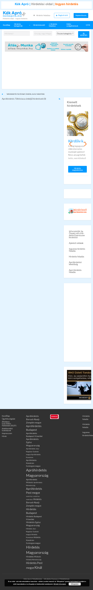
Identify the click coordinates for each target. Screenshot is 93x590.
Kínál (38, 567)
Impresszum (7, 433)
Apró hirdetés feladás (75, 271)
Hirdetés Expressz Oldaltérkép (57, 579)
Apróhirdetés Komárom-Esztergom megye (33, 463)
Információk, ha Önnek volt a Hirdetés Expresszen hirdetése (77, 234)
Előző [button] (70, 143)
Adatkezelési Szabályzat (7, 429)
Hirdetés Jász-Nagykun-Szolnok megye (32, 531)
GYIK (88, 25)
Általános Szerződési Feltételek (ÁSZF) (9, 424)
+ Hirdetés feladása (53, 25)
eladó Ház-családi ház (33, 496)
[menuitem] (41, 15)
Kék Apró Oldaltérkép (33, 579)
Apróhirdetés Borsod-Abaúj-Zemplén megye (33, 419)
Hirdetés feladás (76, 256)
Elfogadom (74, 584)
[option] (77, 143)
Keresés (83, 35)
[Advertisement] (46, 71)
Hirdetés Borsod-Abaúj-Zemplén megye (34, 502)
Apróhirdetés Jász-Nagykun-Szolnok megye (32, 451)
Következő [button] (85, 143)
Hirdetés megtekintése (78, 170)
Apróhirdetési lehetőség (75, 263)
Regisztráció (63, 15)
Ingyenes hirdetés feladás (77, 250)
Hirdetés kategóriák (18, 25)
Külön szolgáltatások (72, 25)
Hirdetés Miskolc (33, 556)
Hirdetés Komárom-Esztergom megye (33, 540)
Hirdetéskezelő (39, 25)
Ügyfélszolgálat (8, 419)
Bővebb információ (60, 584)
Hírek (4, 436)
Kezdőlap (6, 25)
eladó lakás (29, 499)
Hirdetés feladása (43, 15)
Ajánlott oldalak (76, 243)
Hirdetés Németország (33, 560)
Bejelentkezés (81, 15)
